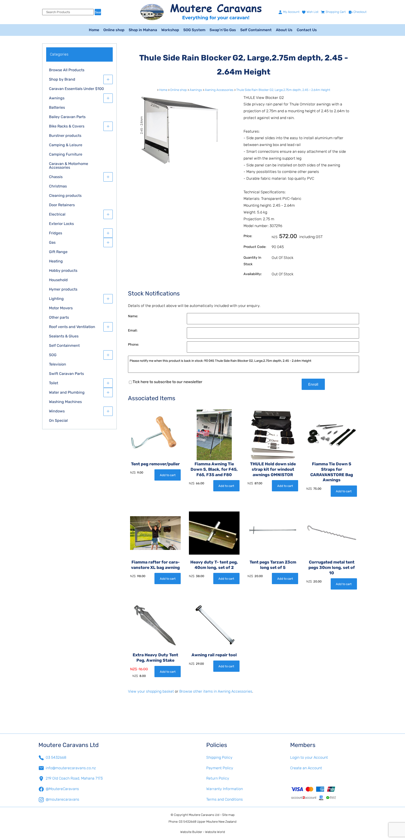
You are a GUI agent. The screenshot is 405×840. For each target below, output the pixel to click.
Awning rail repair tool (214, 655)
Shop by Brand (62, 79)
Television (57, 364)
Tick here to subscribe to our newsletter (167, 382)
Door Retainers (62, 205)
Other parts (59, 317)
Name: (133, 316)
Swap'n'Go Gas (223, 30)
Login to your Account (309, 757)
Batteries (57, 107)
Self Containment (256, 30)
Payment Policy (219, 768)
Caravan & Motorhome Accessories (68, 165)
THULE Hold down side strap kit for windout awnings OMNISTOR (273, 469)
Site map (228, 815)
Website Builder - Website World (202, 832)
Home (94, 30)
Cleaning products (65, 195)
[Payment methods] (328, 793)
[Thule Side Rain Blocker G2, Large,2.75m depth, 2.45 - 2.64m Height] (182, 164)
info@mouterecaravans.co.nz (71, 768)
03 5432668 (56, 757)
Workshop (170, 30)
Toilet (53, 383)
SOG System (194, 30)
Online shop (113, 30)
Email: (133, 330)
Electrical (57, 214)
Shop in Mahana (143, 30)
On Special (58, 420)
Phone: (133, 345)
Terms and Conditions (224, 799)
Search (98, 12)
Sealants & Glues (64, 336)
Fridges (55, 233)
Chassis (56, 177)
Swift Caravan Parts (66, 373)
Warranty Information (224, 789)
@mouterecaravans (62, 799)
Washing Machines (65, 401)
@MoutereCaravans (62, 789)
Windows (57, 411)
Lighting (56, 298)
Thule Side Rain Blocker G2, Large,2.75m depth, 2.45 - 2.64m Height (283, 90)
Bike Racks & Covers (66, 126)
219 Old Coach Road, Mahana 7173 (74, 778)
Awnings (56, 98)
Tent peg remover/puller (155, 464)
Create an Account (306, 768)
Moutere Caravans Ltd (204, 815)
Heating (56, 261)
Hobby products (63, 270)
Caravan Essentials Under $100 (76, 88)
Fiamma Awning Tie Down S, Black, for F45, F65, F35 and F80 (214, 469)
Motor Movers (61, 308)
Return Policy (217, 778)
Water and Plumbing (67, 392)
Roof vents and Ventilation (72, 327)
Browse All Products (66, 70)
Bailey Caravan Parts (67, 117)
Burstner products (65, 135)
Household (58, 280)
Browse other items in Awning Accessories (215, 691)
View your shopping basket (151, 691)
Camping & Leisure (65, 145)
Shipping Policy (219, 757)
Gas (52, 242)
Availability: (253, 274)
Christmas (58, 186)
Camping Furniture (65, 154)
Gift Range (58, 252)
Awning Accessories (219, 90)
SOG (52, 355)
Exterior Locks (61, 223)
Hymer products (63, 289)
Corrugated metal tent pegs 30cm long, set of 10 (331, 567)
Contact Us (307, 30)
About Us (284, 30)
